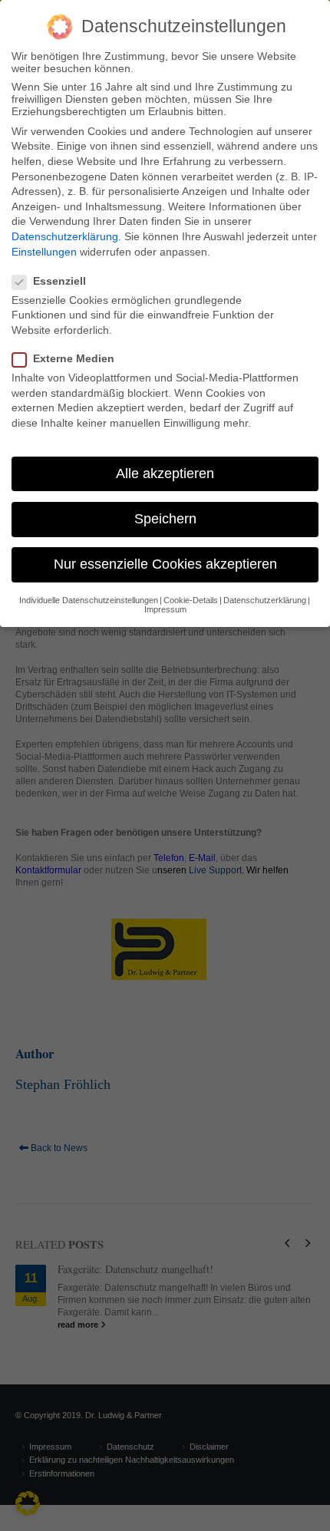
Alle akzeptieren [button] (165, 473)
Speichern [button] (165, 518)
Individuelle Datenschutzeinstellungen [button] (88, 600)
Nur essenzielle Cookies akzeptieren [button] (165, 564)
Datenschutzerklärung (65, 236)
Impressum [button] (165, 609)
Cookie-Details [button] (190, 600)
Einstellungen (44, 252)
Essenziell (59, 281)
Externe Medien (73, 358)
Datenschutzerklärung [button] (264, 600)
